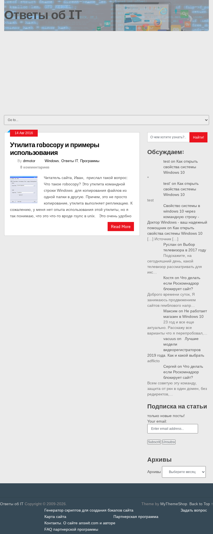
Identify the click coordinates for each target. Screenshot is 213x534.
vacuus (169, 338)
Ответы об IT (43, 14)
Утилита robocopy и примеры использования (54, 148)
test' (167, 183)
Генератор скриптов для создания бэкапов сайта (88, 510)
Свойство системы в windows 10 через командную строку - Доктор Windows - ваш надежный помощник (177, 216)
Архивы (154, 471)
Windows (52, 161)
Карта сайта (55, 516)
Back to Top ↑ (201, 504)
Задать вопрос (194, 510)
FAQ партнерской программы (71, 529)
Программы (89, 161)
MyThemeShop (173, 504)
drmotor (29, 161)
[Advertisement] (106, 72)
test (166, 161)
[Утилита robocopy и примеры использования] (27, 189)
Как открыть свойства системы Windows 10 (180, 167)
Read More (121, 226)
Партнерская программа (135, 516)
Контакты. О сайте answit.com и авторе (79, 523)
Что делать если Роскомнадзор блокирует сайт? (181, 283)
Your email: (157, 421)
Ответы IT (69, 161)
